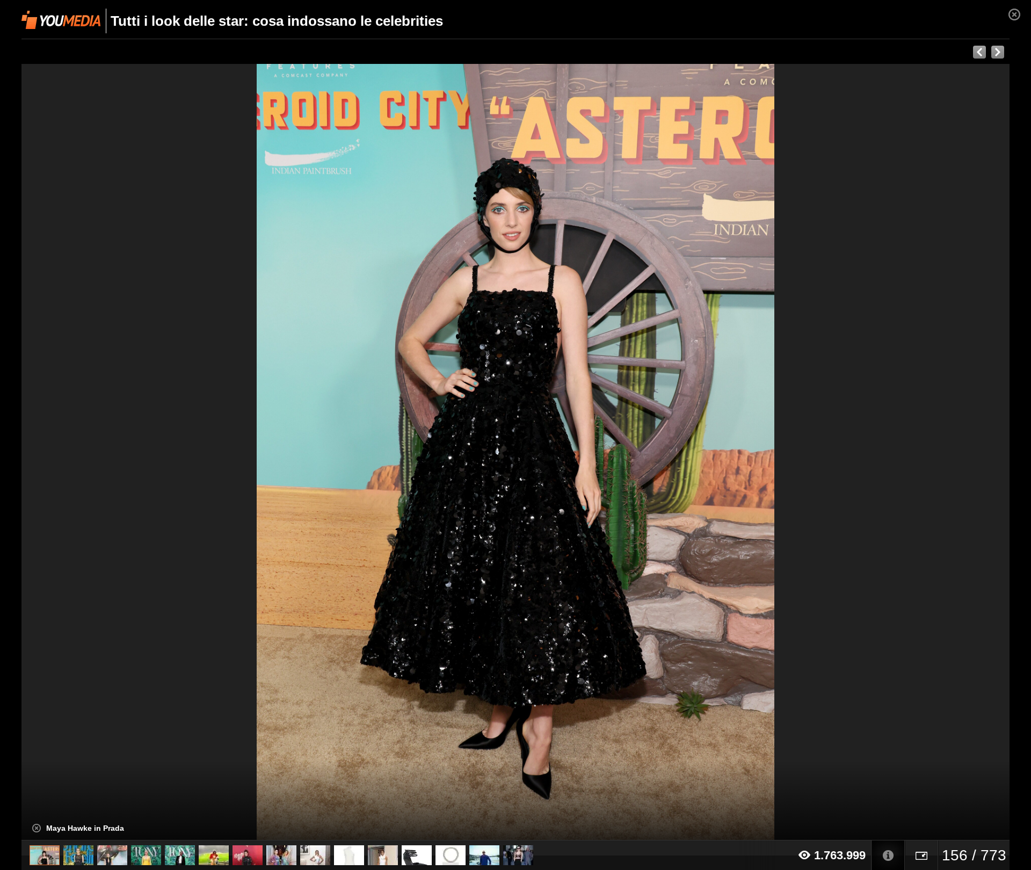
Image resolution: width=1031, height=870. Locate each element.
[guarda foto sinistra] (120, 452)
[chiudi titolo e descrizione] (36, 828)
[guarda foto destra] (614, 452)
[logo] (60, 20)
